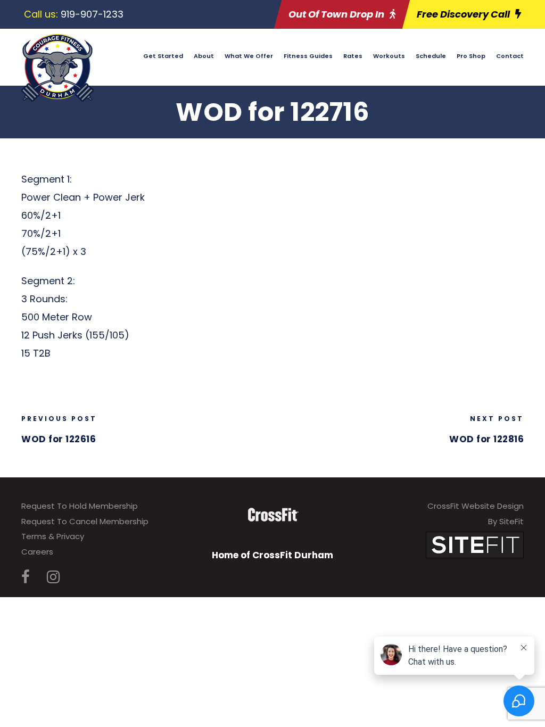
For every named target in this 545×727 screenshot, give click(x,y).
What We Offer (249, 56)
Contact (510, 56)
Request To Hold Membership (79, 505)
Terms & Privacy (52, 536)
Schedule (431, 56)
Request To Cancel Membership (84, 521)
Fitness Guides (308, 56)
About (204, 56)
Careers (37, 551)
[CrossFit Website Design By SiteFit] (475, 544)
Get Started (163, 56)
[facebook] (25, 577)
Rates (352, 56)
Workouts (389, 56)
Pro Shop (471, 56)
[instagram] (53, 577)
